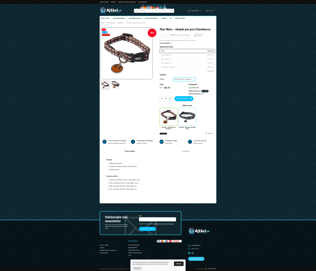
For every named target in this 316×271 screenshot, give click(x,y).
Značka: (197, 35)
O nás (129, 255)
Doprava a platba (104, 2)
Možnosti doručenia (196, 93)
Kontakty (113, 2)
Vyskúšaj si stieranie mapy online (127, 2)
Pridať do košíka (182, 99)
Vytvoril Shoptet (200, 268)
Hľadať (172, 10)
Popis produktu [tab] (130, 151)
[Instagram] (192, 253)
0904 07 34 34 (195, 248)
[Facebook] (189, 253)
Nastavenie (137, 268)
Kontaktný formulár (196, 259)
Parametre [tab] (186, 151)
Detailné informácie (165, 43)
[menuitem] (105, 18)
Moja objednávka (142, 2)
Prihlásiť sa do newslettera (147, 229)
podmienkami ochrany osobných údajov (164, 224)
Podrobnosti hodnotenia (183, 35)
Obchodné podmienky (133, 245)
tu (167, 264)
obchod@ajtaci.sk (196, 245)
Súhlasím (179, 264)
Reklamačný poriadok (133, 250)
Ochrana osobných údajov (135, 252)
